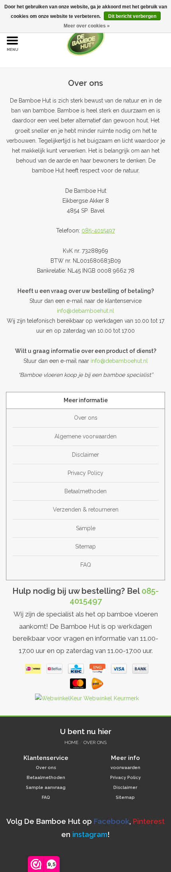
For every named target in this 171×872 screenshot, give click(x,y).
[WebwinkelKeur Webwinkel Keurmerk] (86, 700)
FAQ (85, 565)
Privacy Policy (85, 473)
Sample (85, 528)
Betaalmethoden (85, 491)
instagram (89, 834)
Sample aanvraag (46, 787)
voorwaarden (125, 767)
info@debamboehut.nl (85, 311)
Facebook (111, 821)
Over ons (85, 418)
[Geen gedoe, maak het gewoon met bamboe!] (98, 40)
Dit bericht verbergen (132, 16)
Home (71, 742)
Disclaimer (85, 455)
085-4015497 (98, 230)
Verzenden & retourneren (86, 509)
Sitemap (85, 546)
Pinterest (148, 821)
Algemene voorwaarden (85, 436)
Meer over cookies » (87, 26)
